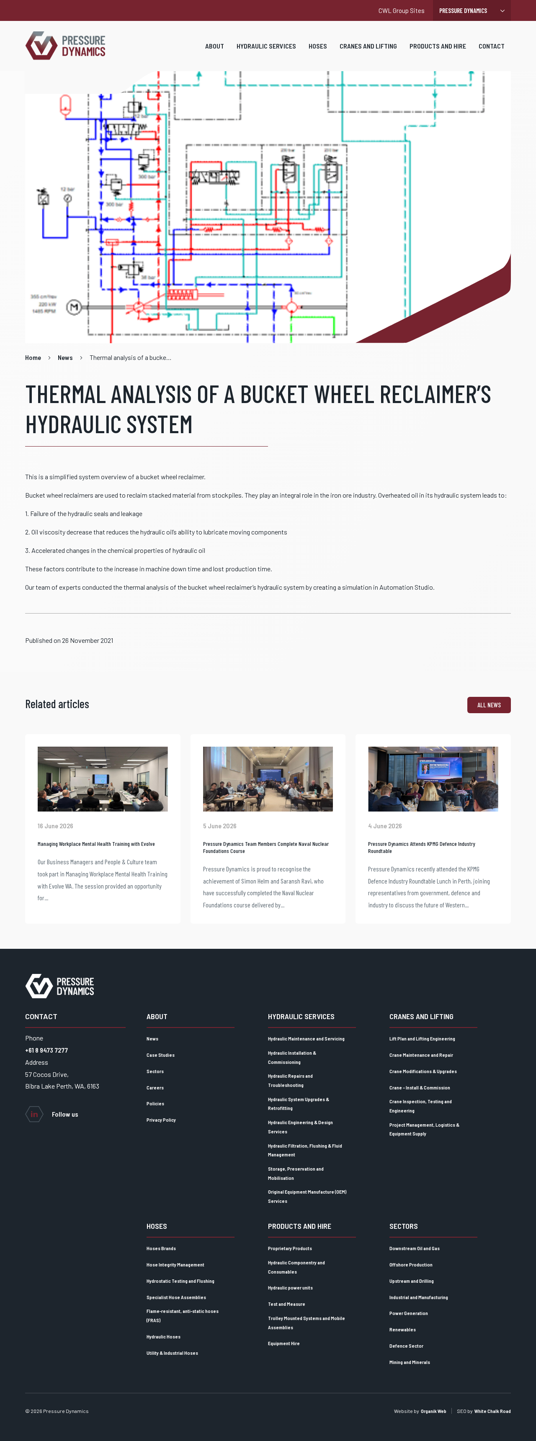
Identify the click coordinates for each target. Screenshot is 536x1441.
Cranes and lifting (368, 46)
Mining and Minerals (409, 1362)
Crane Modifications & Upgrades (423, 1071)
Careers (155, 1087)
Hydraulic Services (266, 46)
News (152, 1038)
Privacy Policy (161, 1119)
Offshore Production (411, 1264)
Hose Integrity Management (175, 1264)
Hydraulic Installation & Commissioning (292, 1057)
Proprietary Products (290, 1248)
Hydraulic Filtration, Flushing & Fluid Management (305, 1150)
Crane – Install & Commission (419, 1087)
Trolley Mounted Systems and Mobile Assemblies (306, 1322)
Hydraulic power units (290, 1287)
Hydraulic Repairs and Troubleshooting (290, 1080)
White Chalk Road (492, 1411)
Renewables (402, 1329)
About (214, 46)
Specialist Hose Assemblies (176, 1297)
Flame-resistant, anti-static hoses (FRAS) (183, 1315)
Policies (155, 1103)
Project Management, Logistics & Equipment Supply (424, 1129)
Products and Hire (438, 46)
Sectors (155, 1071)
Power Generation (408, 1313)
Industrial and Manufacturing (418, 1297)
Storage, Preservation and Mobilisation (296, 1173)
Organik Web (433, 1411)
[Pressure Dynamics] (65, 46)
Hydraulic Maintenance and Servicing (306, 1038)
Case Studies (161, 1055)
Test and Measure (286, 1304)
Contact (492, 46)
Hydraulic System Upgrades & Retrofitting (298, 1103)
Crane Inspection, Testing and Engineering (420, 1105)
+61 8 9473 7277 (46, 1050)
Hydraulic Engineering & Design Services (300, 1126)
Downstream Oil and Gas (414, 1248)
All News (489, 705)
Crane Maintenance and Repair (421, 1055)
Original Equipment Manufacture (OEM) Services (307, 1196)
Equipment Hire (284, 1343)
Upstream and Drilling (411, 1281)
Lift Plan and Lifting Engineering (422, 1038)
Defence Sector (406, 1346)
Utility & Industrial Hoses (172, 1353)
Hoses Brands (161, 1248)
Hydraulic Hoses (163, 1336)
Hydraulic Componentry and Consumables (296, 1266)
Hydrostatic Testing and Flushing (180, 1281)
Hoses (318, 46)
